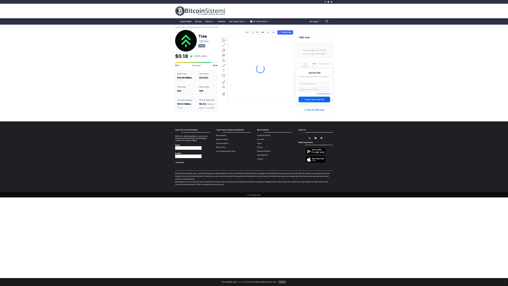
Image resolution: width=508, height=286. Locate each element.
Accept (282, 282)
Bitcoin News (221, 135)
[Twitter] (331, 1)
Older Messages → (324, 65)
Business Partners (263, 151)
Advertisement (262, 155)
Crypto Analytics (222, 143)
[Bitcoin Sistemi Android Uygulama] (315, 154)
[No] (504, 282)
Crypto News (180, 27)
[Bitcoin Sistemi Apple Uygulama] (315, 162)
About (259, 143)
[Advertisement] (285, 11)
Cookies (240, 282)
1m (273, 32)
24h (262, 32)
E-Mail (178, 153)
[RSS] (325, 1)
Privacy (260, 147)
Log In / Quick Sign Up (314, 99)
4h (257, 32)
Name (177, 145)
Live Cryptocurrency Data (225, 151)
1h (252, 32)
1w (268, 32)
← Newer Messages (304, 65)
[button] (327, 21)
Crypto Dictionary (263, 135)
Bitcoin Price (221, 147)
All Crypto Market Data (194, 27)
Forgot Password (323, 94)
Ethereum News (222, 139)
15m (247, 32)
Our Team (260, 139)
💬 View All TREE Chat (314, 110)
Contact (260, 159)
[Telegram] (328, 1)
